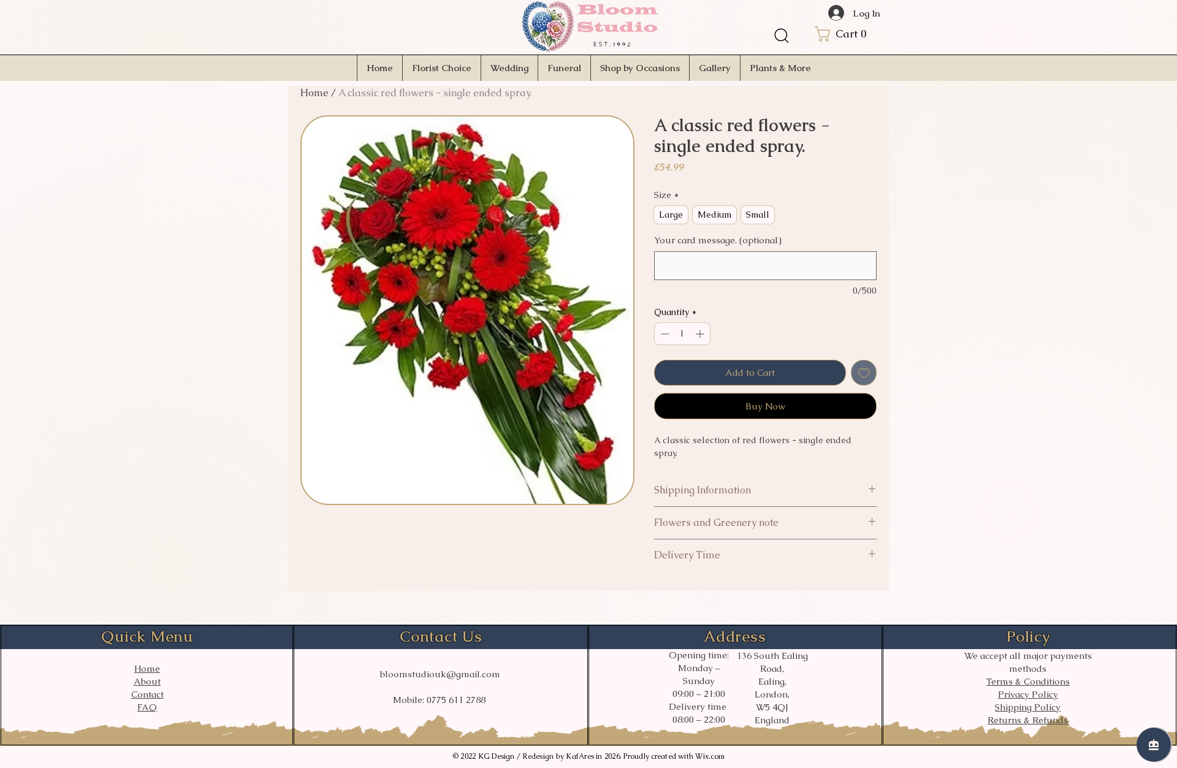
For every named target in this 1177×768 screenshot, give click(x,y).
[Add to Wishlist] (864, 373)
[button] (852, 34)
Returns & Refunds (1028, 720)
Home (314, 92)
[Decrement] (663, 333)
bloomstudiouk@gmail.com (440, 674)
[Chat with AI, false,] (1154, 745)
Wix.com (710, 756)
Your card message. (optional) (718, 240)
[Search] (781, 35)
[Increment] (701, 333)
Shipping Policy (1028, 707)
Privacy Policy (1028, 694)
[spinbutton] (682, 333)
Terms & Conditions (1028, 681)
